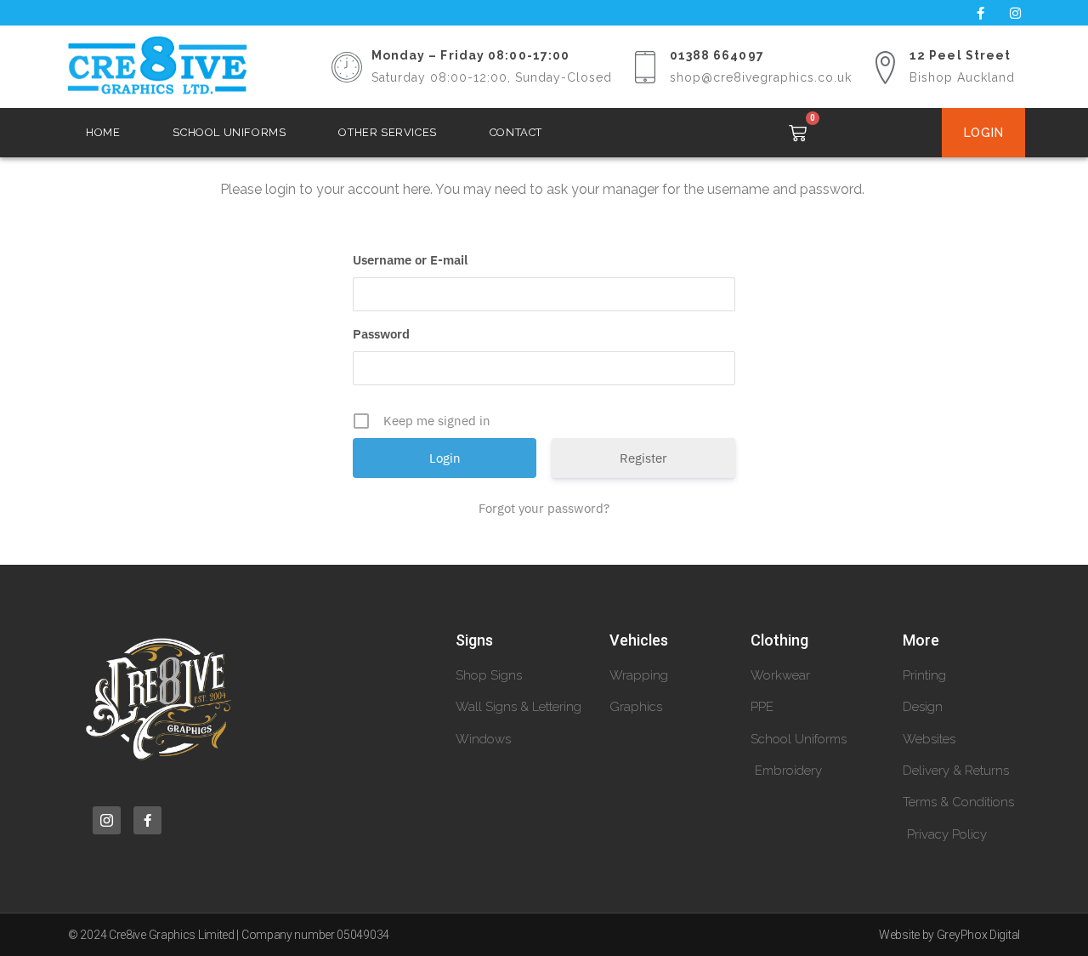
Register (643, 458)
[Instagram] (1015, 13)
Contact (516, 132)
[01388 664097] (645, 67)
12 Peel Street (960, 55)
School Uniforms (229, 132)
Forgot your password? (544, 508)
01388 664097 (717, 55)
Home (103, 132)
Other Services (387, 132)
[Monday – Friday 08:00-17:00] (347, 67)
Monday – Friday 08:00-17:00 (470, 55)
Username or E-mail (410, 260)
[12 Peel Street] (885, 67)
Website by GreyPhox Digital (949, 935)
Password (381, 334)
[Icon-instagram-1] (107, 820)
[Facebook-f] (980, 13)
